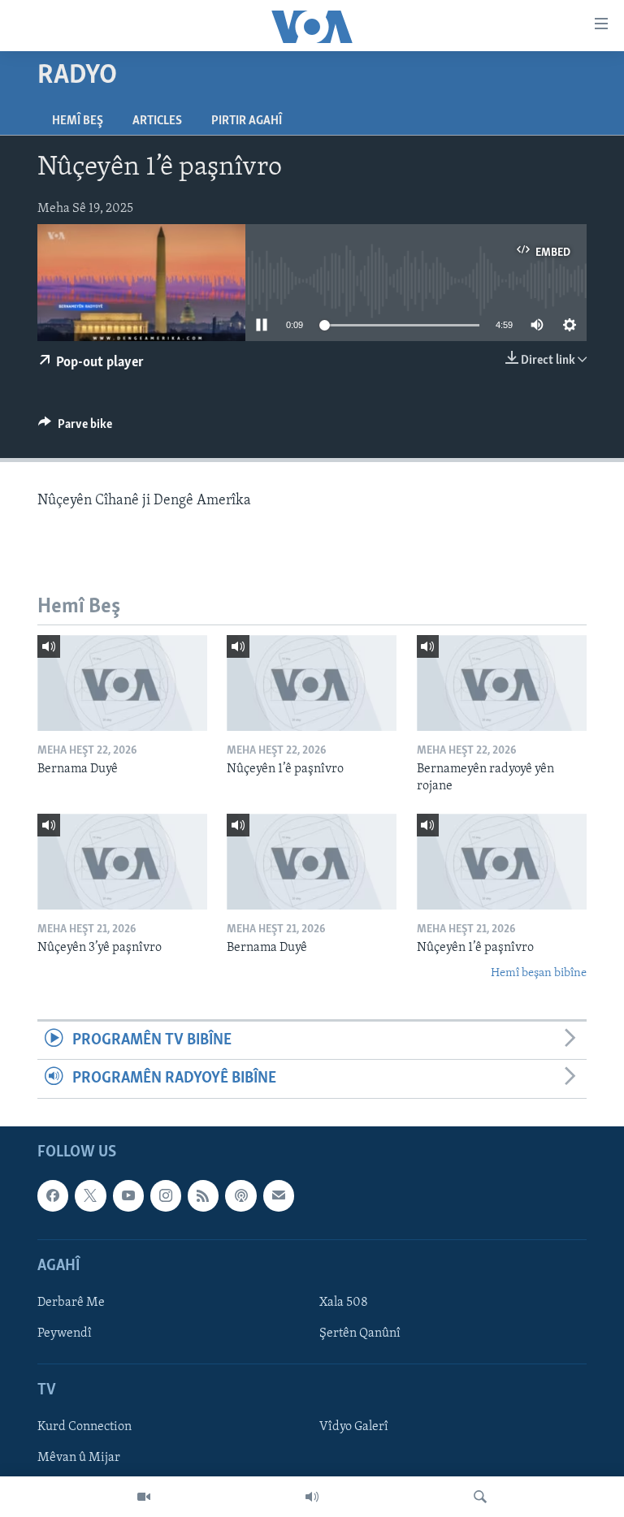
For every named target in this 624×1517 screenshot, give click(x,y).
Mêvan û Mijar (78, 1457)
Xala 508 (343, 1302)
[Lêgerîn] (480, 1496)
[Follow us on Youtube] (128, 1195)
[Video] (143, 1496)
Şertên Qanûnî (360, 1333)
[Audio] (312, 1496)
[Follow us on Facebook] (52, 1195)
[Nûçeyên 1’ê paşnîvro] (311, 683)
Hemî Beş (77, 121)
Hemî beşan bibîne (539, 973)
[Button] (75, 428)
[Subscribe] (278, 1195)
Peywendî (64, 1333)
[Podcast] (240, 1195)
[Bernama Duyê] (122, 683)
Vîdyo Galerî (353, 1426)
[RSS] (203, 1195)
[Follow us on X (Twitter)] (90, 1195)
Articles (157, 121)
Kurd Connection (84, 1426)
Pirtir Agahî (246, 121)
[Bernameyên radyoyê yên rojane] (502, 683)
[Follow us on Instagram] (165, 1195)
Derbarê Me (71, 1302)
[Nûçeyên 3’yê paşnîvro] (122, 862)
